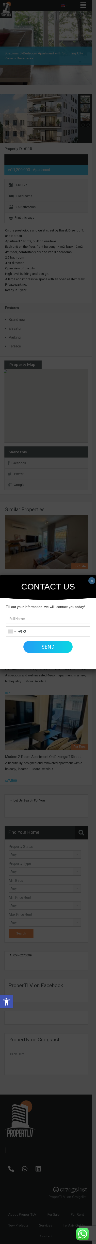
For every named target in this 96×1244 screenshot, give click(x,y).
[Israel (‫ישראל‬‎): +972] (11, 632)
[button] (6, 1001)
